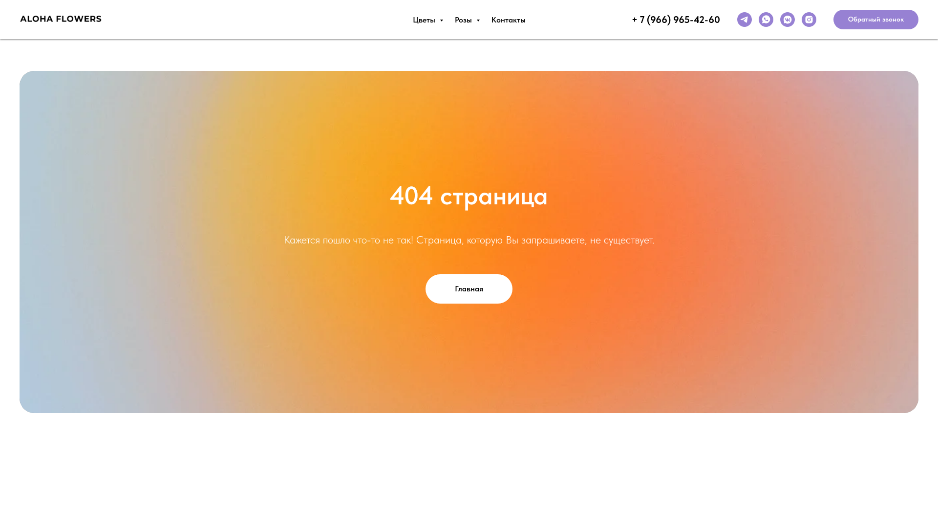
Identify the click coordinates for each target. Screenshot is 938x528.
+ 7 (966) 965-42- (670, 19)
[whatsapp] (766, 19)
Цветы (425, 19)
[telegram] (744, 19)
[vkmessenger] (787, 19)
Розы (464, 19)
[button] (875, 19)
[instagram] (809, 19)
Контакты (508, 19)
